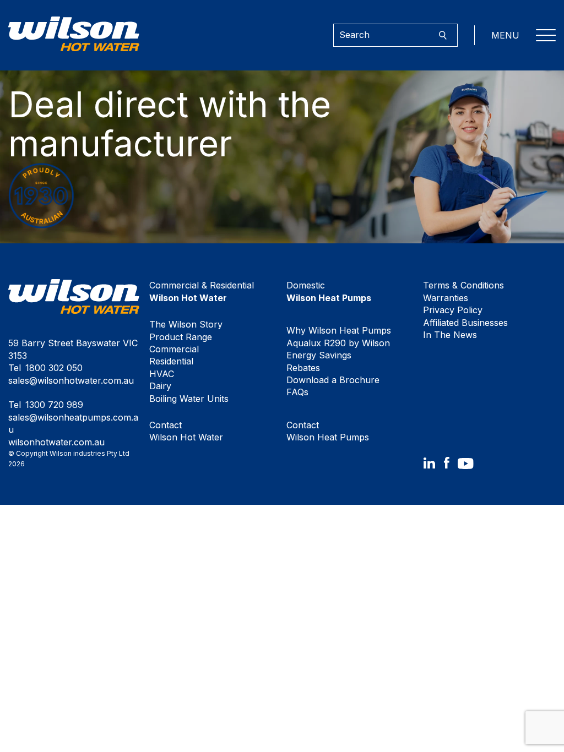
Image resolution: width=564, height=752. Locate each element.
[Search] (442, 35)
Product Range (180, 336)
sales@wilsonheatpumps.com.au (73, 423)
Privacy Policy (452, 309)
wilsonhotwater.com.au (56, 442)
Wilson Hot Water (186, 431)
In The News (450, 334)
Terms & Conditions (463, 285)
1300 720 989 (54, 404)
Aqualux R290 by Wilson (338, 342)
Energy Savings (318, 355)
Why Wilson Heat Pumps (338, 330)
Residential (171, 361)
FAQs (297, 391)
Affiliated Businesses (465, 322)
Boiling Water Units (189, 398)
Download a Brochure (332, 379)
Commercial (174, 349)
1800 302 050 (54, 367)
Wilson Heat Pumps (327, 431)
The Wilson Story (186, 324)
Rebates (303, 367)
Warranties (445, 297)
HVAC (161, 373)
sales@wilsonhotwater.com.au (71, 380)
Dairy (160, 385)
